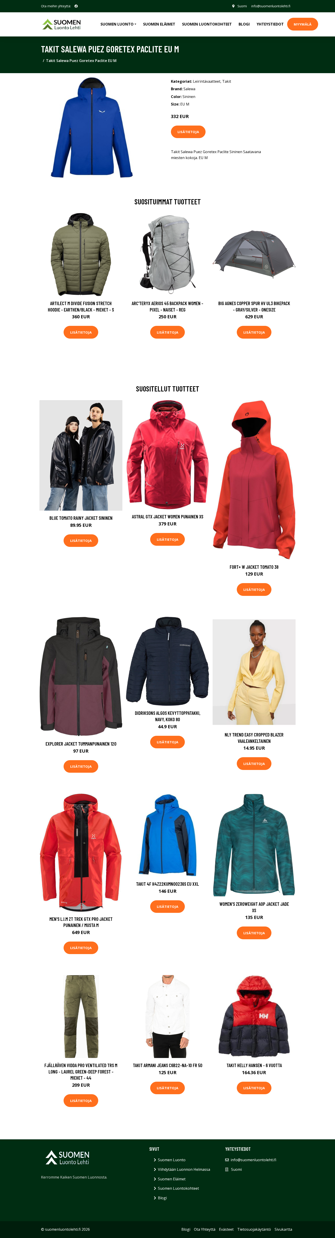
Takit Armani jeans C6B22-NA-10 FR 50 (167, 1065)
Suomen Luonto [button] (117, 24)
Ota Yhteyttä (204, 1229)
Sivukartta (283, 1229)
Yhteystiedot (270, 24)
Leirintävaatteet (206, 81)
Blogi (244, 24)
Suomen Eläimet (159, 24)
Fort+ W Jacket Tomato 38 (254, 567)
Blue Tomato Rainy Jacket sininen (81, 518)
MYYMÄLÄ (303, 24)
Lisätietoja (188, 131)
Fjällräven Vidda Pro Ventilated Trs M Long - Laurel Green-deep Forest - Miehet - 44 (80, 1071)
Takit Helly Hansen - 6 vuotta (254, 1065)
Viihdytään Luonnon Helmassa (184, 1169)
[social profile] (76, 6)
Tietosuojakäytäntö (254, 1229)
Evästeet (226, 1229)
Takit (226, 81)
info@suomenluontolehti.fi (270, 6)
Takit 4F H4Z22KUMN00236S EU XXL (167, 884)
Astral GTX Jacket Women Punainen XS (167, 516)
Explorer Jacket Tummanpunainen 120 (81, 743)
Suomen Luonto (172, 1159)
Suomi (242, 6)
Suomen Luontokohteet (207, 24)
